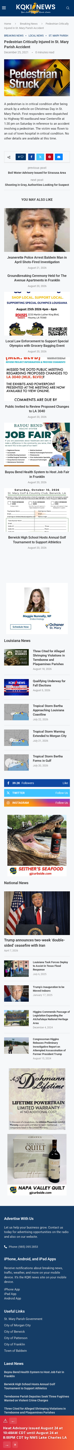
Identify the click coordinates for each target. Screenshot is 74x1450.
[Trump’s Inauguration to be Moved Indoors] (16, 993)
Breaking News (29, 23)
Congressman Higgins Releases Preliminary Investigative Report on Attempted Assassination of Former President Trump (49, 1047)
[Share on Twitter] (40, 157)
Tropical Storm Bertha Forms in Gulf (48, 759)
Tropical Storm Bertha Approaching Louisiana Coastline (48, 710)
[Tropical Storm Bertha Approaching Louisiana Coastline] (16, 712)
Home (7, 23)
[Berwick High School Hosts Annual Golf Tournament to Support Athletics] (37, 510)
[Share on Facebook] (31, 157)
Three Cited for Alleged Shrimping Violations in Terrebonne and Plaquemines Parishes (49, 657)
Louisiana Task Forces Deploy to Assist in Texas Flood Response (50, 966)
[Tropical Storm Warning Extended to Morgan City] (16, 738)
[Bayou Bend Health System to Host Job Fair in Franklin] (37, 444)
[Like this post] (22, 157)
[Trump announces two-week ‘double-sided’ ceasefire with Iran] (37, 913)
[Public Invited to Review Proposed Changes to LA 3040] (37, 379)
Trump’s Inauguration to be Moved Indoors (48, 988)
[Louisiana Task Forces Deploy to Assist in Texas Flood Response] (16, 968)
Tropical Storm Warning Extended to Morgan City (49, 734)
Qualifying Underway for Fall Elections (49, 683)
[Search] (68, 8)
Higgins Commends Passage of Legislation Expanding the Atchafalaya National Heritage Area (51, 1017)
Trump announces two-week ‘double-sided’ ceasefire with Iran (34, 942)
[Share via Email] (59, 157)
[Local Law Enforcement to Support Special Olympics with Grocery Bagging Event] (37, 314)
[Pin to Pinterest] (49, 157)
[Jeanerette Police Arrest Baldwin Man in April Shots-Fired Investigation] (37, 230)
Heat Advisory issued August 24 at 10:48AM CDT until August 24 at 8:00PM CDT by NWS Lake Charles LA (35, 1433)
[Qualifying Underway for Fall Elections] (16, 687)
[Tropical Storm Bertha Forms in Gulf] (16, 762)
